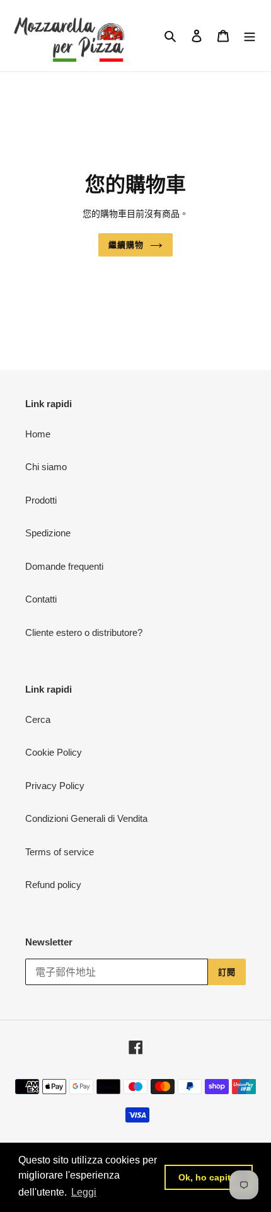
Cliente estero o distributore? (83, 632)
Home (37, 434)
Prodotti (41, 500)
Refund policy (53, 884)
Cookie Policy (53, 752)
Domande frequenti (64, 566)
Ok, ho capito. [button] (208, 1177)
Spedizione (48, 533)
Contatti (41, 599)
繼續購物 (126, 245)
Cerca (37, 719)
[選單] (249, 35)
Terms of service (59, 851)
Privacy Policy (54, 785)
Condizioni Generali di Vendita (86, 818)
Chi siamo (46, 466)
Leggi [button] (83, 1192)
